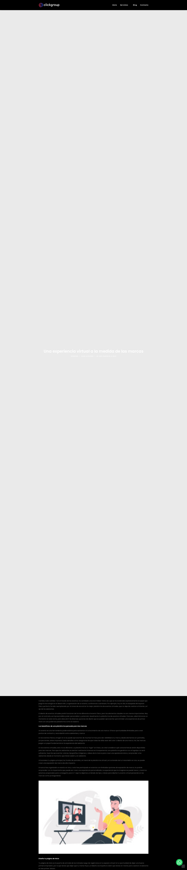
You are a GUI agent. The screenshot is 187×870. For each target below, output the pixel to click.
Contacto (144, 5)
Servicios (124, 5)
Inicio (114, 5)
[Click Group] (49, 5)
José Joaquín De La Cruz (107, 356)
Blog (135, 5)
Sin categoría (88, 356)
